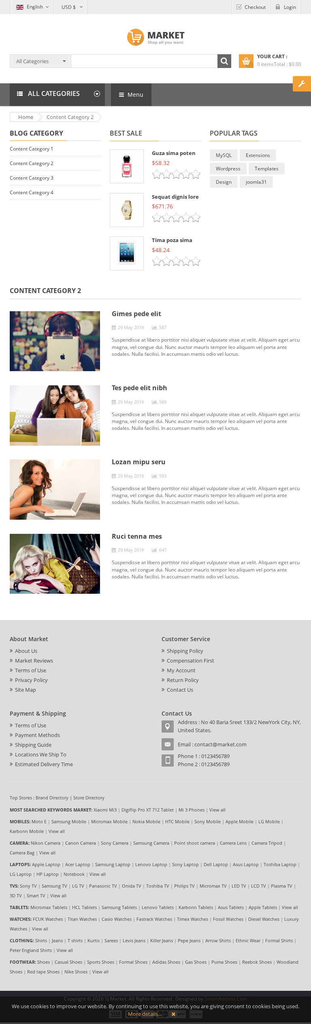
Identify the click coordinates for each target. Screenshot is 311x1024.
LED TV (239, 886)
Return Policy (183, 680)
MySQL (224, 155)
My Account (181, 670)
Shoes (43, 962)
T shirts (75, 940)
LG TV (78, 886)
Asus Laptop (246, 864)
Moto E (39, 821)
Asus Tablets (231, 907)
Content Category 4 (31, 192)
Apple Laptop (46, 864)
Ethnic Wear (248, 940)
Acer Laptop (77, 864)
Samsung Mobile (68, 821)
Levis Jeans (134, 940)
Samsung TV (54, 886)
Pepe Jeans (189, 940)
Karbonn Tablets (196, 907)
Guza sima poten (174, 153)
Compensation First (190, 660)
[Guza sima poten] (127, 166)
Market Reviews (34, 660)
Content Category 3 (31, 177)
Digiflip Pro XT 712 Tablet (147, 810)
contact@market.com (220, 744)
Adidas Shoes (166, 962)
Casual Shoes (68, 962)
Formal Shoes (133, 962)
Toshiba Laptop (280, 864)
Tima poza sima (172, 240)
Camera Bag (22, 853)
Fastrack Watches (154, 919)
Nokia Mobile (146, 821)
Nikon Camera (45, 843)
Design (224, 181)
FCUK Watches (48, 919)
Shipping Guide (33, 744)
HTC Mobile (177, 821)
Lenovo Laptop (151, 864)
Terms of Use (30, 670)
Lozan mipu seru (139, 461)
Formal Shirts (279, 940)
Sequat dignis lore (175, 196)
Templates (267, 168)
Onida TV (131, 886)
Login (290, 7)
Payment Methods (37, 735)
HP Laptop (47, 874)
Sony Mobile (207, 821)
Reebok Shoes (257, 962)
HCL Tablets (84, 907)
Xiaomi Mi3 (105, 810)
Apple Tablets (263, 907)
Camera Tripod (266, 843)
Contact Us (180, 689)
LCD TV (258, 886)
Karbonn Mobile (27, 831)
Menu (134, 94)
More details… (145, 1014)
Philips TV (184, 886)
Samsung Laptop (112, 864)
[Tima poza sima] (127, 253)
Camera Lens (233, 843)
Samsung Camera (151, 843)
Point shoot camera (194, 843)
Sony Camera (114, 843)
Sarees (111, 940)
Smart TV (36, 895)
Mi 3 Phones (191, 810)
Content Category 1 (31, 148)
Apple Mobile (239, 821)
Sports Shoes (100, 962)
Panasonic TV (103, 886)
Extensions (258, 155)
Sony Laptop (185, 864)
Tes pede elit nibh (139, 387)
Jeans (57, 940)
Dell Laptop (216, 864)
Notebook (74, 874)
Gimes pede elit (136, 313)
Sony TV (28, 886)
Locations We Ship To (40, 754)
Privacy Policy (31, 680)
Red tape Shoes (43, 972)
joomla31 (256, 181)
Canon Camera (80, 843)
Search (224, 61)
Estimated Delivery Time (44, 764)
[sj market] (155, 37)
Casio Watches (117, 919)
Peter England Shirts (31, 950)
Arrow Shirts (218, 940)
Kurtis (93, 940)
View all (217, 810)
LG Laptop (21, 874)
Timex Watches (192, 919)
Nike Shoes (75, 972)
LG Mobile (269, 821)
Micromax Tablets (48, 907)
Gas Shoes (196, 962)
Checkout (255, 7)
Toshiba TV (157, 886)
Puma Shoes (224, 962)
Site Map (25, 689)
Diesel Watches (263, 919)
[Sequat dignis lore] (127, 210)
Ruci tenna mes (137, 536)
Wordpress (228, 168)
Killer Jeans (161, 940)
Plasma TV (281, 886)
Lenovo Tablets (158, 907)
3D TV (16, 895)
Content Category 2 (31, 163)
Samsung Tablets (119, 907)
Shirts (41, 940)
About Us (26, 650)
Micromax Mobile (109, 821)
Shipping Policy (185, 650)
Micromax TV (213, 886)
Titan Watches (82, 919)
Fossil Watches (228, 919)
